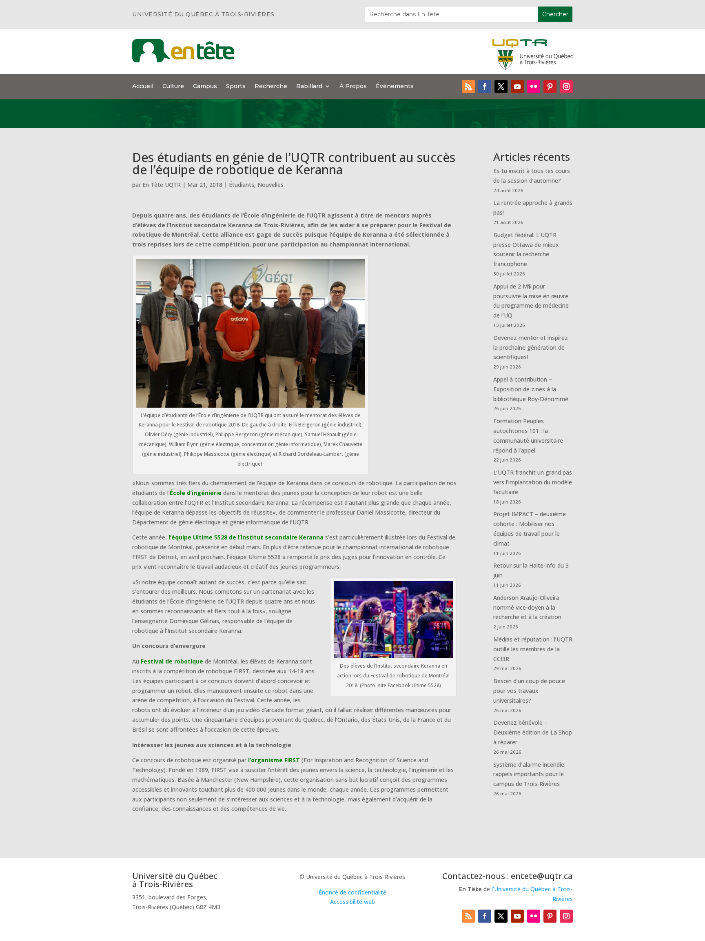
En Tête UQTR (161, 185)
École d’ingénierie (196, 493)
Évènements (395, 86)
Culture (173, 86)
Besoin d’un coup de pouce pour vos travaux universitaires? (529, 690)
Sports (236, 86)
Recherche (271, 86)
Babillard (309, 86)
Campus (205, 86)
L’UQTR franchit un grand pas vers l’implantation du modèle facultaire (532, 482)
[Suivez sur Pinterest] (549, 86)
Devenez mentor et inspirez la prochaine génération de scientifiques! (530, 347)
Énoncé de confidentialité (352, 892)
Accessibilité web (352, 901)
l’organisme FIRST (274, 760)
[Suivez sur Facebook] (484, 86)
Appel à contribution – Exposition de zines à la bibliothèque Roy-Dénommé (530, 389)
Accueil (142, 86)
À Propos (353, 86)
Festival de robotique (172, 661)
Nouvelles (270, 185)
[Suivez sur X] (501, 86)
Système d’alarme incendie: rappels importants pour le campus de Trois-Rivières (529, 774)
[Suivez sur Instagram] (566, 86)
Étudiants (241, 185)
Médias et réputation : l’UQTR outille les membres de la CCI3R (532, 649)
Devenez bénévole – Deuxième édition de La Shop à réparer (532, 732)
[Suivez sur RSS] (468, 86)
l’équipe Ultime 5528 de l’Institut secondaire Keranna (246, 537)
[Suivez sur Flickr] (533, 86)
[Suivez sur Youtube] (517, 86)
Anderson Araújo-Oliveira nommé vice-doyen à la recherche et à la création (527, 607)
